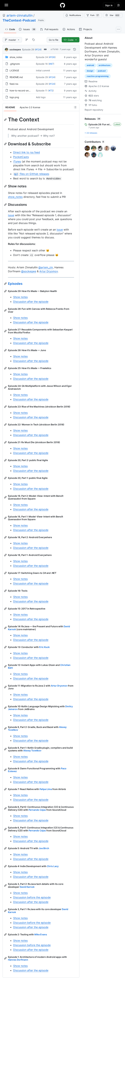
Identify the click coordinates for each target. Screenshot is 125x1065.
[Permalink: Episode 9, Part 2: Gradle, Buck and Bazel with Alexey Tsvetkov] (5, 728)
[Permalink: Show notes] (5, 186)
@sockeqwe (28, 271)
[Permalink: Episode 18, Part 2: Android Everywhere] (5, 537)
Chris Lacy (53, 866)
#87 (51, 63)
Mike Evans (40, 934)
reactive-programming (98, 76)
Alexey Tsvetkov (32, 750)
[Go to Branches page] (26, 39)
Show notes (20, 297)
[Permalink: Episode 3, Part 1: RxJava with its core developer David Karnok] (5, 910)
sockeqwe (15, 49)
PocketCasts (21, 157)
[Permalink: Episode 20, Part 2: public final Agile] (5, 460)
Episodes (15, 284)
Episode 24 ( (42, 57)
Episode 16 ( (42, 63)
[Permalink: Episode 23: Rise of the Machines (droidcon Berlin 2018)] (5, 406)
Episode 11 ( (42, 90)
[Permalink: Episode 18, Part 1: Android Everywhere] (5, 555)
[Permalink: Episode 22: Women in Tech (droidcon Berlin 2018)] (5, 424)
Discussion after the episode (30, 301)
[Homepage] (62, 5)
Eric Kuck (44, 647)
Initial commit (43, 70)
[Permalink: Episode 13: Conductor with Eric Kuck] (5, 647)
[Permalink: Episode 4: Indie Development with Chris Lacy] (5, 866)
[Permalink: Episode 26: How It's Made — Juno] (5, 350)
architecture (104, 65)
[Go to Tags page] (33, 39)
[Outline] (75, 107)
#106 (52, 57)
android (90, 65)
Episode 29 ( (28, 49)
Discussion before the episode (32, 897)
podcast (102, 71)
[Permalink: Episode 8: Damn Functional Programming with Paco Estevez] (5, 770)
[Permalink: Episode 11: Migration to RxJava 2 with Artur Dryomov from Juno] (5, 687)
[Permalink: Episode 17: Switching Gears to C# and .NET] (5, 573)
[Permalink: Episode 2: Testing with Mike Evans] (5, 934)
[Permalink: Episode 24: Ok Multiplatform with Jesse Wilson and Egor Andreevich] (5, 387)
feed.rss (14, 83)
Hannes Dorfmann (18, 959)
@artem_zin (45, 267)
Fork (94, 15)
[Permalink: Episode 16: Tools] (5, 590)
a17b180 (54, 49)
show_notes (16, 57)
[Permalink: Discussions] (5, 204)
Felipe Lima (46, 789)
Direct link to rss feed (26, 152)
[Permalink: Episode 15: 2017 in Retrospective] (5, 608)
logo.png (14, 97)
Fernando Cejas (37, 809)
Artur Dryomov (48, 271)
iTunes (17, 161)
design (90, 71)
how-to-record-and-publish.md (26, 90)
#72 (51, 90)
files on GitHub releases (31, 173)
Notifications (75, 15)
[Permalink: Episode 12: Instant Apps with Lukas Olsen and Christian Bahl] (5, 666)
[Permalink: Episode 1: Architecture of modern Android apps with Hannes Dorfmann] (5, 958)
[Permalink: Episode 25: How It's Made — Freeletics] (5, 368)
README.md (16, 77)
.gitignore (15, 63)
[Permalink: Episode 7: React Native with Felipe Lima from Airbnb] (5, 789)
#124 (38, 49)
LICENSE (14, 70)
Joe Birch (44, 848)
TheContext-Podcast (19, 20)
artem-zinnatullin (20, 15)
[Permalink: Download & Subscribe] (5, 144)
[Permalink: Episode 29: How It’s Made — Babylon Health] (5, 291)
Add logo (41, 97)
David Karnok (27, 886)
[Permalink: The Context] (5, 119)
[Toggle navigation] (6, 5)
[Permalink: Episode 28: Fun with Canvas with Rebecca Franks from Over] (5, 310)
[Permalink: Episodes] (5, 283)
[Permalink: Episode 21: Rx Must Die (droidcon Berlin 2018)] (5, 442)
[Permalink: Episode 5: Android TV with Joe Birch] (5, 848)
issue (11, 215)
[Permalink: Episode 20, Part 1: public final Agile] (5, 478)
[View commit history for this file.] (74, 49)
